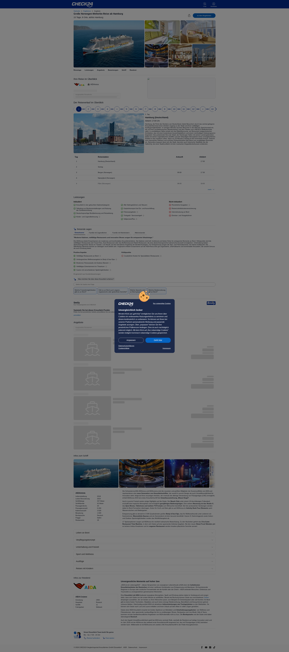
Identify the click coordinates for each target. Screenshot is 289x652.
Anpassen (131, 340)
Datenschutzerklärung (126, 346)
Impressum (167, 348)
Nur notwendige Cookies (162, 303)
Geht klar (158, 340)
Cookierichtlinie (123, 348)
